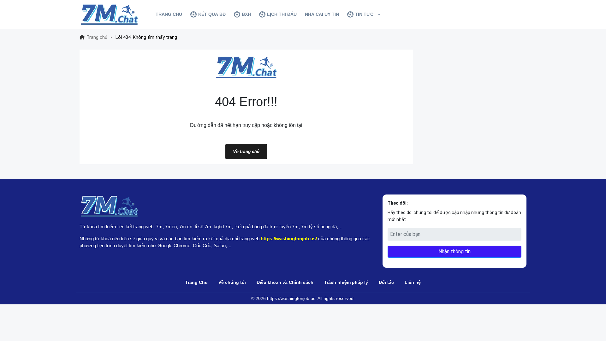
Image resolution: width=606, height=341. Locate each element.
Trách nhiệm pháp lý (346, 282)
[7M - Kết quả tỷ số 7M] (109, 14)
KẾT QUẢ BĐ (212, 14)
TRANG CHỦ (169, 14)
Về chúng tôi (232, 282)
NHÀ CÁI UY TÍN (322, 14)
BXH (246, 14)
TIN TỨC (364, 14)
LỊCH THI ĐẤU (282, 14)
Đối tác (386, 282)
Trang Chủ (196, 282)
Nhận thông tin (454, 251)
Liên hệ (413, 282)
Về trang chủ (246, 151)
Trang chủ (96, 37)
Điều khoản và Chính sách (285, 282)
